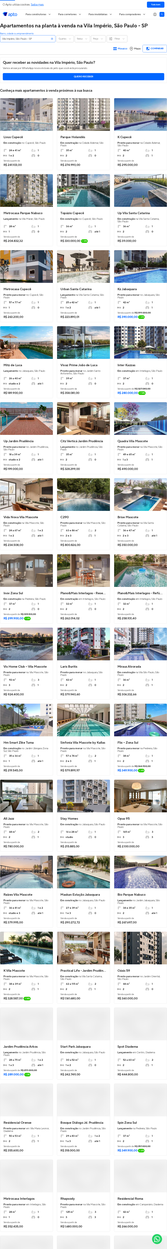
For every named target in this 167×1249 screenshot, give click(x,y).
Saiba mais (37, 5)
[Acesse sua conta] (155, 14)
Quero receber (83, 76)
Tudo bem (155, 4)
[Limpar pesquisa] (52, 39)
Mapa (137, 48)
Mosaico (123, 48)
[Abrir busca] (161, 14)
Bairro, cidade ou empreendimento (17, 33)
